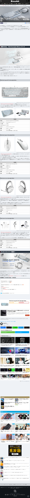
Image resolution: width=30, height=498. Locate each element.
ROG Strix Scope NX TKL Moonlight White (7, 103)
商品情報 (19, 3)
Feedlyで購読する (4, 332)
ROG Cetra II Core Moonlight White (6, 232)
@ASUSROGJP (11, 275)
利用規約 (15, 484)
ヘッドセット (5, 321)
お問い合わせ (10, 484)
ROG (15, 321)
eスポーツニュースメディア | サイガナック (15, 493)
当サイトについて (6, 484)
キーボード (9, 321)
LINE (14, 327)
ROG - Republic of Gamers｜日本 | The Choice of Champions (24, 65)
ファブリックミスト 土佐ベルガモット (25, 381)
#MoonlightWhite (5, 289)
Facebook (3, 327)
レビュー (23, 3)
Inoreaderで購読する (19, 332)
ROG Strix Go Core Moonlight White (6, 197)
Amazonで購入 (12, 302)
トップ (2, 3)
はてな (20, 327)
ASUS (2, 321)
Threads (26, 327)
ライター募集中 (25, 484)
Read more (27, 315)
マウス (12, 321)
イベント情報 (15, 3)
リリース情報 (10, 3)
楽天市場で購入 (22, 302)
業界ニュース (6, 3)
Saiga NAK (15, 1)
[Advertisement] (15, 38)
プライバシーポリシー (19, 484)
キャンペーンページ (19, 275)
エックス (9, 327)
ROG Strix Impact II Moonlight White (6, 153)
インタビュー (27, 3)
